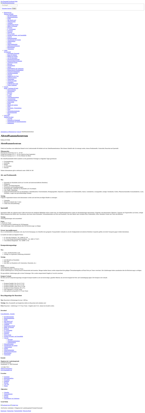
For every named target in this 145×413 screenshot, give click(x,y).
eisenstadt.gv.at (5, 131)
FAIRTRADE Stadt (12, 83)
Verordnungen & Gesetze (14, 40)
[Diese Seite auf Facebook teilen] (5, 405)
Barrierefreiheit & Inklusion (14, 61)
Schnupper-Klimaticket (13, 71)
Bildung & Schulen (12, 56)
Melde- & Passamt (12, 26)
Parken (6, 386)
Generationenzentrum (13, 97)
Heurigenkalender (12, 112)
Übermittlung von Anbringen (11, 398)
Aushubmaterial (11, 342)
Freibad (9, 96)
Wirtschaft (8, 116)
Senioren (9, 74)
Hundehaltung (11, 65)
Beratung (9, 27)
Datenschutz (10, 411)
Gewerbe (9, 118)
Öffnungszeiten (11, 21)
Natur (8, 106)
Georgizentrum (11, 99)
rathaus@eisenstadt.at (6, 368)
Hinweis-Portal (27, 411)
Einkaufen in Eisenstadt (13, 120)
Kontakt (6, 397)
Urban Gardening (12, 85)
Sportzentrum (11, 91)
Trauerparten (10, 79)
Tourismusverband (12, 100)
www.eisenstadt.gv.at (6, 370)
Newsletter (7, 379)
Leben (7, 51)
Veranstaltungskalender (13, 111)
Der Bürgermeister (12, 15)
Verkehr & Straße (12, 80)
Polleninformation (12, 38)
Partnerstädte (10, 102)
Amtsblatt (10, 23)
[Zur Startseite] (7, 3)
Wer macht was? (11, 20)
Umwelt (9, 36)
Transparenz (10, 49)
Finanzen (9, 32)
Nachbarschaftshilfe (12, 73)
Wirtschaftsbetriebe (12, 44)
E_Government (11, 29)
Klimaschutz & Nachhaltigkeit (15, 70)
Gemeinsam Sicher (12, 62)
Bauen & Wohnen (12, 55)
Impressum (3, 411)
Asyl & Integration (12, 58)
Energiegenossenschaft (13, 59)
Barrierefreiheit (18, 411)
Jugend (9, 67)
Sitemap (6, 395)
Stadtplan (6, 381)
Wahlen (9, 43)
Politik (9, 18)
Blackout (9, 64)
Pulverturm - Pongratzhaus (14, 108)
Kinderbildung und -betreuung (15, 68)
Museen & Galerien (12, 105)
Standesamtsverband (12, 24)
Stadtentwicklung (12, 77)
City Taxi (6, 384)
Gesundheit (10, 82)
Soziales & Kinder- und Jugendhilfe (16, 35)
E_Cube (9, 94)
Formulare (10, 30)
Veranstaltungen (8, 394)
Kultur (9, 103)
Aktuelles (6, 392)
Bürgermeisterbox (9, 378)
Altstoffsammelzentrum (13, 341)
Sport (8, 109)
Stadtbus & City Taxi (13, 76)
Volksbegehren (11, 41)
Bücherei (9, 93)
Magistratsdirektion (12, 17)
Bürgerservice (8, 13)
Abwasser (10, 339)
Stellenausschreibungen (13, 46)
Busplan (6, 383)
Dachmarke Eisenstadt (13, 53)
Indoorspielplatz (11, 90)
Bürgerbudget (11, 47)
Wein (8, 114)
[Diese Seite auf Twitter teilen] (14, 405)
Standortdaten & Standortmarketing (16, 121)
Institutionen (10, 123)
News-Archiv (11, 33)
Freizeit (11, 87)
